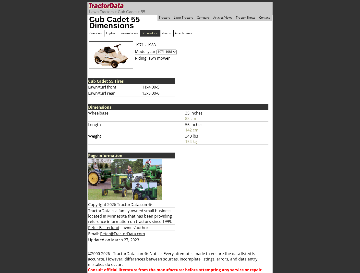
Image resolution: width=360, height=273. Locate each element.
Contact (264, 17)
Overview (95, 33)
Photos (166, 33)
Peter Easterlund (103, 227)
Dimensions (150, 33)
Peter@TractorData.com (122, 233)
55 (143, 12)
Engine (110, 33)
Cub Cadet (127, 12)
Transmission (128, 33)
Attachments (183, 33)
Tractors (164, 17)
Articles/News (222, 17)
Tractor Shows (245, 17)
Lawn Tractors (101, 12)
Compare (203, 17)
